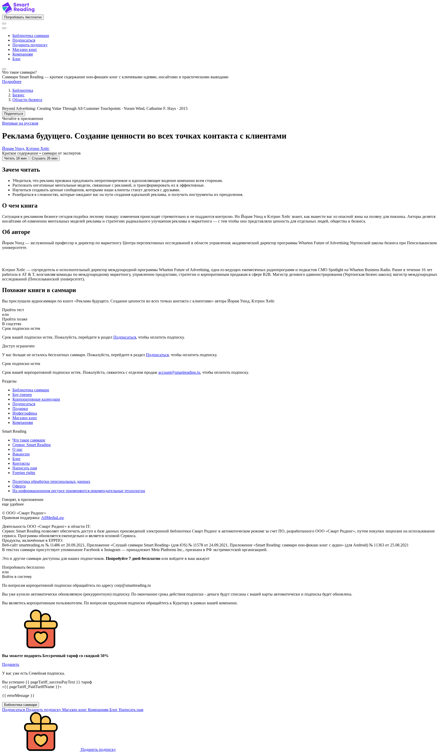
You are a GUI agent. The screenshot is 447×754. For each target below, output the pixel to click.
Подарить (10, 664)
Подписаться (23, 40)
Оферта (19, 486)
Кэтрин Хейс (37, 148)
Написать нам (24, 468)
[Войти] (4, 23)
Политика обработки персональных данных (51, 481)
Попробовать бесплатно (23, 17)
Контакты (21, 463)
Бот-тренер (22, 394)
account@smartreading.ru (179, 372)
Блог (16, 59)
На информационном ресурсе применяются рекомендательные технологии (78, 491)
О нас (17, 449)
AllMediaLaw (52, 517)
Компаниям (22, 54)
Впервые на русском (20, 123)
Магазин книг (24, 49)
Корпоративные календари (36, 399)
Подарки (20, 408)
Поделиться (13, 114)
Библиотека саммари (30, 35)
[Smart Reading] (18, 12)
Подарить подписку (30, 45)
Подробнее (11, 81)
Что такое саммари (28, 440)
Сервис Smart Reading (31, 445)
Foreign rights (23, 472)
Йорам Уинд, (14, 148)
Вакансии (21, 454)
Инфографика (24, 413)
